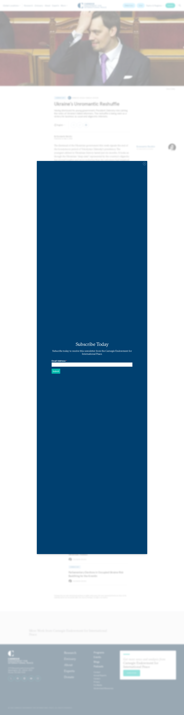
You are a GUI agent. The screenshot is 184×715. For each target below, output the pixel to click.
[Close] (144, 163)
